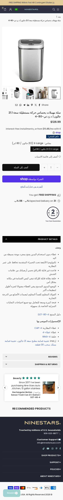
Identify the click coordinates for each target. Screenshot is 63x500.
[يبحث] (54, 9)
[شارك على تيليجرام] (24, 105)
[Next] (57, 93)
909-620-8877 (51, 433)
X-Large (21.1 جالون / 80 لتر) (45, 149)
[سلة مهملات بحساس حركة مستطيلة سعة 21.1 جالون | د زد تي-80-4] (41, 93)
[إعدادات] (10, 9)
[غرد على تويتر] (36, 105)
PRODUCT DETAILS (48, 239)
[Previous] (6, 93)
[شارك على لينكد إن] (28, 105)
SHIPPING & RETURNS (46, 364)
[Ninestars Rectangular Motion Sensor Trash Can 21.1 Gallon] (28, 93)
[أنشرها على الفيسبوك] (39, 105)
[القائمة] (58, 9)
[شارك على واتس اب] (20, 105)
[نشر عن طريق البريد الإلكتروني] (16, 105)
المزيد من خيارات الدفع (31, 186)
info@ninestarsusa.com (49, 442)
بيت (59, 16)
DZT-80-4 (43, 314)
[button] (16, 9)
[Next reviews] (58, 388)
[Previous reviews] (5, 388)
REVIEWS (52, 356)
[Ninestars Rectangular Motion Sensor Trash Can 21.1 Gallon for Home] (54, 93)
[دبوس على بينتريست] (32, 105)
